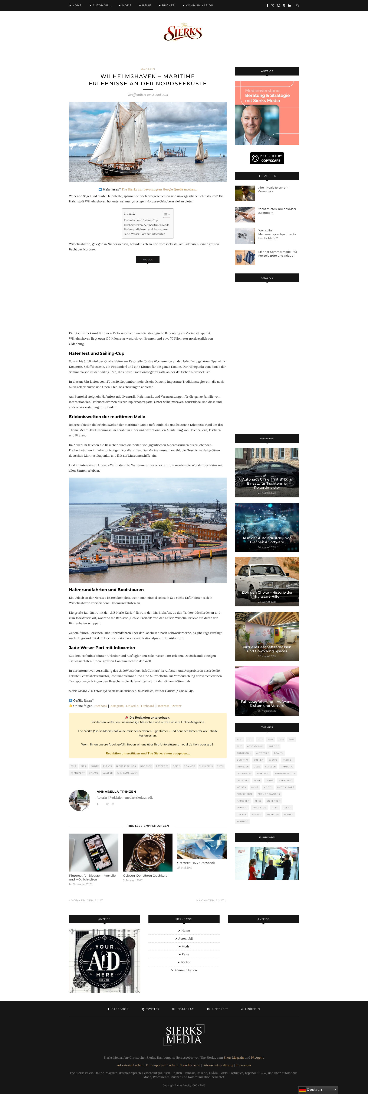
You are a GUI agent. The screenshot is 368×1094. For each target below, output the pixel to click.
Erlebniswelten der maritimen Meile (146, 225)
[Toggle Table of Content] (164, 214)
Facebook (100, 706)
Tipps (220, 766)
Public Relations (269, 794)
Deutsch (314, 1089)
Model (268, 787)
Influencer (244, 773)
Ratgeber (162, 766)
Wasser (108, 773)
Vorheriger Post (86, 900)
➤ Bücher (167, 5)
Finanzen (243, 767)
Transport (78, 773)
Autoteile (262, 753)
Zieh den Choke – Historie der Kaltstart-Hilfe (267, 594)
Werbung (273, 814)
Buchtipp (243, 760)
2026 (239, 746)
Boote (95, 766)
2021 (249, 739)
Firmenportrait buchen (162, 1065)
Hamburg (287, 767)
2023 (270, 739)
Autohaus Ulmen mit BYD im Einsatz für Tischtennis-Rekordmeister (267, 483)
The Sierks (206, 766)
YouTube (242, 821)
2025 (291, 739)
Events (107, 766)
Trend (287, 807)
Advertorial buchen (130, 1065)
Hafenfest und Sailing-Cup (141, 220)
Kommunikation (285, 773)
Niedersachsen (126, 766)
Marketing (285, 780)
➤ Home (75, 5)
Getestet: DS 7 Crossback (196, 863)
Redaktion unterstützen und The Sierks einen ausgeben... (148, 753)
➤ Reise (145, 5)
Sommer (189, 766)
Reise (176, 766)
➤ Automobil (100, 5)
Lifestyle (243, 780)
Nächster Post (210, 900)
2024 (73, 766)
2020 (239, 739)
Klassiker (263, 773)
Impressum (243, 1065)
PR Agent (257, 1057)
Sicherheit (274, 801)
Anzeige (274, 746)
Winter (288, 814)
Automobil (244, 753)
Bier (83, 766)
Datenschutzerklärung (218, 1065)
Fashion (288, 760)
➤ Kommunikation (198, 5)
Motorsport (285, 787)
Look (257, 780)
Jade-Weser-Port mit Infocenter (144, 233)
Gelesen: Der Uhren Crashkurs (145, 876)
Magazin (148, 69)
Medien (241, 787)
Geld (257, 767)
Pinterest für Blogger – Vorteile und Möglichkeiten (92, 877)
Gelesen (270, 767)
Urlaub (94, 773)
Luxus (269, 780)
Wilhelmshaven (127, 773)
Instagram (117, 706)
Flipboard (147, 706)
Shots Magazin (234, 1057)
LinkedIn (132, 706)
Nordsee (146, 766)
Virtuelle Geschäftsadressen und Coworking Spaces (267, 649)
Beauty (278, 753)
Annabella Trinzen (116, 792)
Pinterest (162, 706)
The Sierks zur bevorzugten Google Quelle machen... (159, 189)
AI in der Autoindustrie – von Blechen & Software (267, 540)
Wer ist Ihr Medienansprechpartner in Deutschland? (277, 234)
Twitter (176, 706)
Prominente (245, 794)
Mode (255, 787)
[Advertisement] (148, 295)
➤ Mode (125, 5)
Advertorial (255, 746)
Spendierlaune (190, 1065)
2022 (260, 739)
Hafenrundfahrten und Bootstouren (146, 229)
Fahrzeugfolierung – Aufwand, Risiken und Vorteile (267, 704)
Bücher (258, 760)
